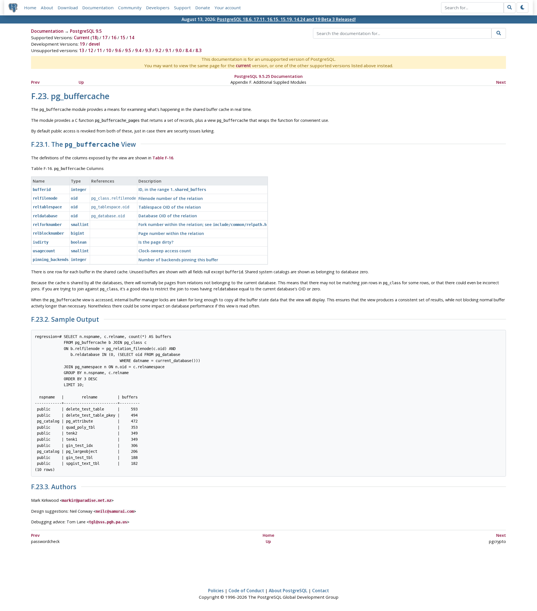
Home (30, 7)
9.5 (128, 50)
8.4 (188, 50)
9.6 (118, 50)
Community (130, 7)
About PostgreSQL (288, 590)
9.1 (168, 50)
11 (99, 50)
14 (131, 37)
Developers (157, 7)
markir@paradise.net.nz (86, 500)
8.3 (199, 50)
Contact (320, 590)
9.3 (148, 50)
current (243, 65)
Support (182, 7)
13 (81, 50)
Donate (202, 7)
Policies (216, 590)
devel (94, 44)
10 (108, 50)
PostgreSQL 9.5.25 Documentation (268, 76)
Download (68, 7)
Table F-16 (162, 157)
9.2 (158, 50)
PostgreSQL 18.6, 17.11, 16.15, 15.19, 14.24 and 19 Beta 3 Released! (286, 19)
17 (104, 37)
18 (94, 37)
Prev (35, 82)
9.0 (178, 50)
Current (82, 37)
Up (81, 82)
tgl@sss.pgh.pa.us (108, 522)
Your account (228, 7)
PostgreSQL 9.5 (86, 31)
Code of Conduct (246, 590)
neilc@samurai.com (115, 511)
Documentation (98, 7)
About (47, 7)
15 (122, 37)
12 (90, 50)
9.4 (138, 50)
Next (501, 82)
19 (82, 44)
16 (113, 37)
